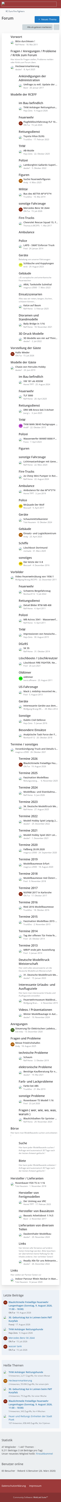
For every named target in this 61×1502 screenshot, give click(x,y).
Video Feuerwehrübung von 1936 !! (34, 576)
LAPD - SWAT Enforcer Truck (38, 245)
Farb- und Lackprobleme (36, 1081)
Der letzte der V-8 (33, 562)
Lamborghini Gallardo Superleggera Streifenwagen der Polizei (40, 164)
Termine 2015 (28, 917)
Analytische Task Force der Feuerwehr (40, 734)
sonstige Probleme (32, 1096)
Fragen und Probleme (26, 1038)
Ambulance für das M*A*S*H (39, 490)
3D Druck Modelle (31, 334)
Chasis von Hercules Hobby (30, 366)
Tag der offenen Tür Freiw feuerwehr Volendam (40, 935)
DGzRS (23, 644)
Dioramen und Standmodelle (29, 317)
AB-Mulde (28, 150)
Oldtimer (25, 672)
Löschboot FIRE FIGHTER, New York (40, 662)
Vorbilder (17, 572)
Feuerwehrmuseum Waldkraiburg (40, 999)
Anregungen (19, 1024)
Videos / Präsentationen (35, 1010)
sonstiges (25, 558)
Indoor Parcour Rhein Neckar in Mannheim (36, 1278)
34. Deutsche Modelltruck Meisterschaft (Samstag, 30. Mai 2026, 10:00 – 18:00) (40, 806)
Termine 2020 (28, 845)
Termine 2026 (28, 759)
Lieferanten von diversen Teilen (36, 1227)
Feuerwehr (26, 117)
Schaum (27, 1057)
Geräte (23, 255)
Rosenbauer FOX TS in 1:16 (30, 1182)
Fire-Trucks (26, 218)
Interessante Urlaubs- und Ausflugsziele (37, 987)
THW (22, 146)
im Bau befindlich (31, 103)
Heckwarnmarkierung (27, 66)
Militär (23, 189)
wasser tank (15, 1346)
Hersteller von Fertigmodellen (29, 1195)
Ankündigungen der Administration (32, 78)
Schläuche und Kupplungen (38, 263)
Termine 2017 (28, 888)
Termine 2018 (28, 874)
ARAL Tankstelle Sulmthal (37, 284)
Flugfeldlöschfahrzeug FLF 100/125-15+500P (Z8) (40, 121)
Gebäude (25, 273)
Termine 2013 (28, 945)
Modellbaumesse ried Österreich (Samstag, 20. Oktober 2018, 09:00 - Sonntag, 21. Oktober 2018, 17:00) (40, 877)
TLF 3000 (28, 395)
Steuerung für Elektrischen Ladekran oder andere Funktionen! (36, 1028)
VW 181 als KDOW (33, 381)
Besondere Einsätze (32, 730)
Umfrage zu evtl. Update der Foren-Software (40, 84)
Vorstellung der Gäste (26, 348)
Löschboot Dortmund (35, 547)
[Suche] (40, 4)
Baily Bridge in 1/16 (34, 323)
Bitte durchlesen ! (25, 41)
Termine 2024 (28, 787)
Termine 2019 (28, 859)
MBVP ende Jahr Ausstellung (39, 949)
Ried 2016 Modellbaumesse (38, 906)
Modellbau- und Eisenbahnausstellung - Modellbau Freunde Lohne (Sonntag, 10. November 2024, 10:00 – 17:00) (40, 791)
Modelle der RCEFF (24, 94)
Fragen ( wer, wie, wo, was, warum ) (38, 1112)
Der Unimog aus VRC (34, 1201)
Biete (22, 1161)
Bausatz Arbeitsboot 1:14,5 (38, 1215)
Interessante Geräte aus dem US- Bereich (40, 705)
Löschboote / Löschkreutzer (38, 658)
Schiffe (23, 543)
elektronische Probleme (35, 1067)
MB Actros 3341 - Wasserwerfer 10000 (40, 619)
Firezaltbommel (44, 1453)
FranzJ (11, 1324)
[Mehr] (56, 27)
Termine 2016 (28, 902)
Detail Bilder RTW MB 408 (37, 605)
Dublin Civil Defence (34, 720)
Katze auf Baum (32, 305)
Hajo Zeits (13, 1333)
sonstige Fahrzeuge (32, 203)
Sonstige (25, 716)
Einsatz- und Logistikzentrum (39, 533)
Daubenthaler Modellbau (37, 1233)
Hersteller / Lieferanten (27, 1178)
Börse (15, 1128)
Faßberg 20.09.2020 (34, 849)
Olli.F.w (12, 1312)
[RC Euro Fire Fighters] (29, 4)
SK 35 (26, 648)
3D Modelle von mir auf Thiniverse (40, 338)
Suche (23, 1143)
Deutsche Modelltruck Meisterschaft (34, 962)
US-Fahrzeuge (28, 687)
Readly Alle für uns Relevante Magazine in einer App (40, 1260)
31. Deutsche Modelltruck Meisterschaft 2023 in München (40, 974)
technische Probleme (33, 1053)
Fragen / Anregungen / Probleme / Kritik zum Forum (33, 53)
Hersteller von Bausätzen (36, 1211)
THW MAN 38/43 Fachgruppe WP (40, 424)
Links (22, 1244)
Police (23, 241)
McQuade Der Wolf (33, 504)
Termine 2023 (28, 802)
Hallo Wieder (22, 352)
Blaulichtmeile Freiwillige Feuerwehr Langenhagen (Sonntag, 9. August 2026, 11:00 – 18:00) (40, 763)
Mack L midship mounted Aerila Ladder (40, 691)
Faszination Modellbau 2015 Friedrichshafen (40, 921)
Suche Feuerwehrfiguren (36, 179)
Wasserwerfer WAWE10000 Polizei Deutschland (40, 438)
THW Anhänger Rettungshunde (40, 107)
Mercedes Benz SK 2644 (36, 208)
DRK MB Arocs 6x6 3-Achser (38, 409)
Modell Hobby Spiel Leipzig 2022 (40, 820)
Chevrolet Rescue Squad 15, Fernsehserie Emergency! (40, 222)
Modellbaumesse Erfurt (36, 863)
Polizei (23, 160)
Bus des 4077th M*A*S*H (37, 193)
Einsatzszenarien (30, 294)
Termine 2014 (28, 931)
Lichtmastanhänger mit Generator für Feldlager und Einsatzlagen (40, 461)
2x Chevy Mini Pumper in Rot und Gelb (40, 475)
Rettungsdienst (29, 132)
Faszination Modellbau (36, 777)
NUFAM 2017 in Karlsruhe (37, 892)
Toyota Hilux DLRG (33, 136)
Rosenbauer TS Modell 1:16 (38, 1100)
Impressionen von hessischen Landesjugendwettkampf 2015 (40, 633)
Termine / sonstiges (24, 744)
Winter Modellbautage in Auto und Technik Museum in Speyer (40, 1014)
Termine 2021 (28, 830)
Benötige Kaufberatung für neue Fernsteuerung (40, 1071)
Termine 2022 (28, 816)
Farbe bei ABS (31, 1085)
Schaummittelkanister (35, 519)
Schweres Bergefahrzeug (37, 590)
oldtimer (28, 677)
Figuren (24, 175)
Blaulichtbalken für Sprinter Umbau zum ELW (40, 1118)
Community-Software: (30, 1497)
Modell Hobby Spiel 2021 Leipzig (40, 834)
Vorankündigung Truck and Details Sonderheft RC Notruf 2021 (36, 748)
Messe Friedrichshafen (27, 1042)
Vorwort (16, 37)
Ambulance (26, 232)
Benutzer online (12, 1464)
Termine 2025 (28, 773)
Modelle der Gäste (23, 362)
